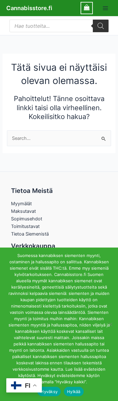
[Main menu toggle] (105, 8)
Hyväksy (49, 391)
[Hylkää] (110, 324)
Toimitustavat (25, 226)
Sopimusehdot (26, 219)
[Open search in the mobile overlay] (59, 26)
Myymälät (21, 203)
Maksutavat (23, 211)
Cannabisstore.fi (29, 7)
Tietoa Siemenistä (30, 234)
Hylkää (74, 391)
